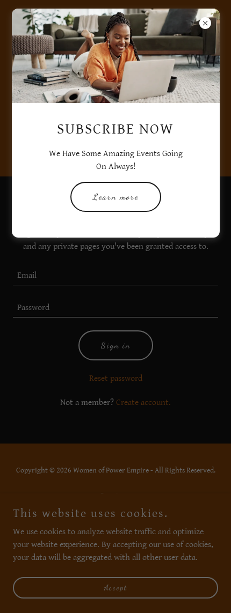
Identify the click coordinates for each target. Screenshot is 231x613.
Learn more (116, 196)
